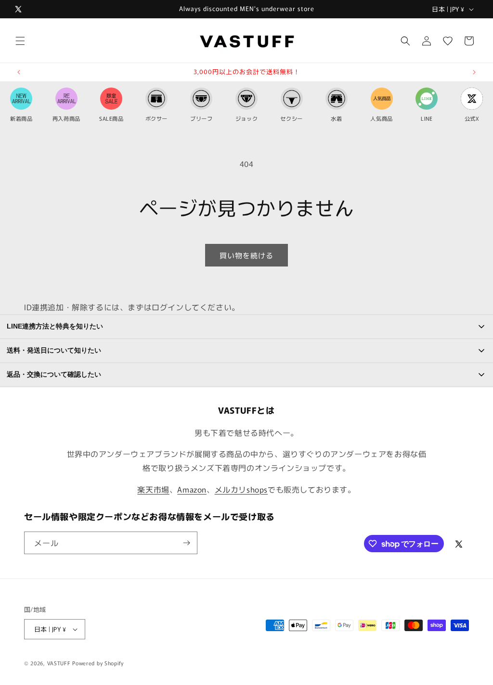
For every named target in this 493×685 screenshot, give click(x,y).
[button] (20, 40)
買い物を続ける (246, 255)
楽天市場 (153, 489)
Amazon (192, 489)
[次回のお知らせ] (474, 72)
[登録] (186, 543)
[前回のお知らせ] (18, 72)
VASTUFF (59, 663)
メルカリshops (241, 489)
